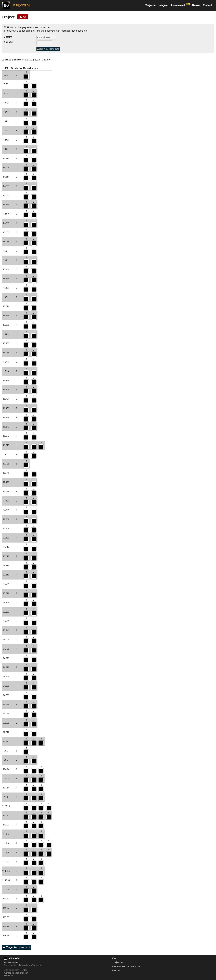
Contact (207, 5)
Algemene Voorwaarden (15, 970)
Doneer (196, 5)
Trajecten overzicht (18, 947)
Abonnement (180, 5)
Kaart (115, 958)
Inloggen (163, 5)
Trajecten (150, 5)
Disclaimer (9, 975)
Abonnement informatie (126, 966)
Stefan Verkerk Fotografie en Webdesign (23, 965)
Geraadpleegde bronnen (16, 972)
